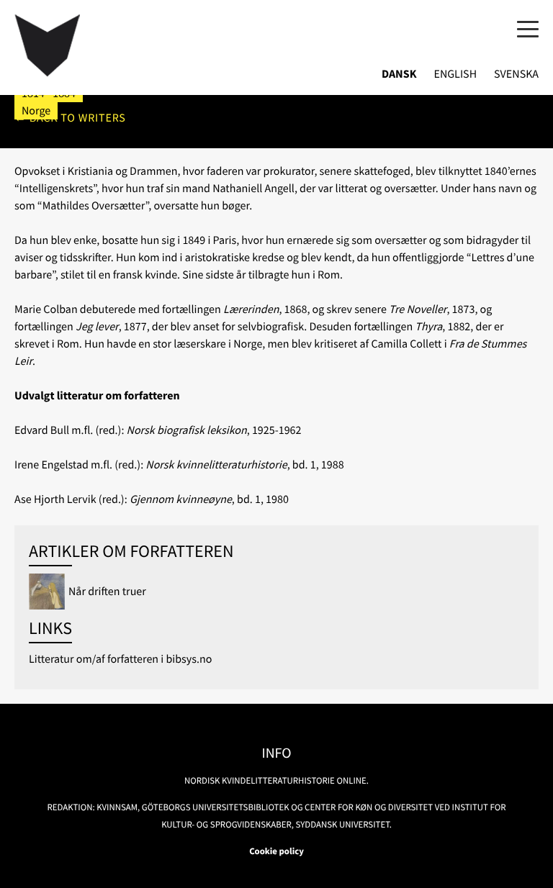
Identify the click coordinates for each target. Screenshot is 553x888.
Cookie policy (276, 851)
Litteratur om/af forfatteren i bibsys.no (120, 659)
